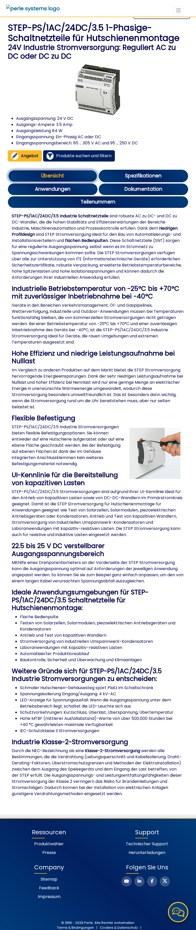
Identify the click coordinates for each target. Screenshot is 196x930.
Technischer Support (147, 844)
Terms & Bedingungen (75, 927)
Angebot (30, 156)
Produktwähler (49, 844)
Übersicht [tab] (52, 175)
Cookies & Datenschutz (119, 927)
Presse (49, 853)
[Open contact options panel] (178, 912)
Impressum (49, 897)
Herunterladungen (147, 853)
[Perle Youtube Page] (126, 881)
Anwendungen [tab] (52, 189)
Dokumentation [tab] (143, 189)
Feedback (49, 888)
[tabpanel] (98, 505)
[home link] (33, 8)
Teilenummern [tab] (98, 201)
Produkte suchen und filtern (84, 156)
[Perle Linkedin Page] (139, 881)
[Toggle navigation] (178, 10)
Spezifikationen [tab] (143, 175)
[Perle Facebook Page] (152, 881)
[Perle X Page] (165, 881)
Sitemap (49, 879)
